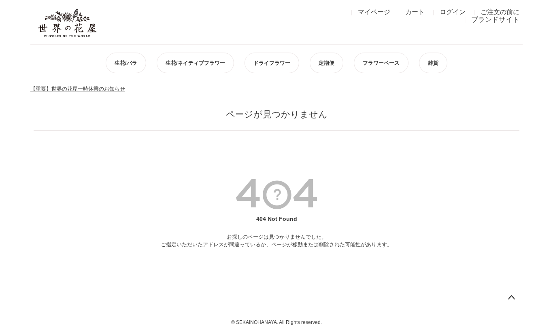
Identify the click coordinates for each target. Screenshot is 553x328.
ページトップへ (511, 297)
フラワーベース (381, 63)
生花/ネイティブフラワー (195, 63)
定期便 (326, 63)
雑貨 (433, 63)
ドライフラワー (271, 63)
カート (415, 11)
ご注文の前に (500, 11)
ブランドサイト (495, 19)
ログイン (453, 11)
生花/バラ (126, 63)
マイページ (374, 11)
